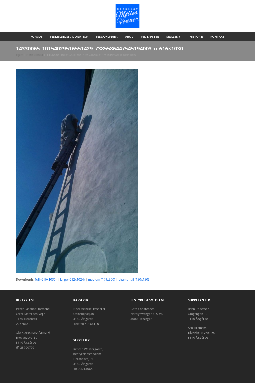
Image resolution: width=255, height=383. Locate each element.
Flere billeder (34, 55)
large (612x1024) (72, 279)
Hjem (19, 55)
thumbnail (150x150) (134, 279)
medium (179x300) (101, 279)
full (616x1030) (46, 279)
